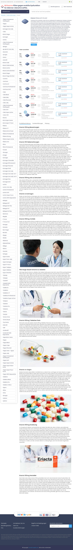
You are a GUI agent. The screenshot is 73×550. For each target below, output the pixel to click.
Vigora (4, 387)
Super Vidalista (7, 270)
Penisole (5, 227)
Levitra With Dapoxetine (9, 198)
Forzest (5, 149)
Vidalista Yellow (7, 385)
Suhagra (5, 254)
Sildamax (5, 240)
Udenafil (5, 325)
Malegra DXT (6, 203)
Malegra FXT (6, 208)
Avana (4, 57)
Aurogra (5, 54)
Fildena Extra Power (8, 131)
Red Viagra (6, 230)
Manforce (5, 214)
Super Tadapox (7, 267)
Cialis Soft (5, 109)
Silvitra (4, 248)
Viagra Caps (6, 345)
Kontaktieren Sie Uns (19, 523)
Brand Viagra (6, 34)
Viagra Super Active (8, 26)
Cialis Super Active (8, 112)
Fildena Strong (7, 136)
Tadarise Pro (6, 306)
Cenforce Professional (9, 86)
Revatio (5, 232)
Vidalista (5, 377)
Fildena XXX (6, 141)
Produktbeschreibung (25, 123)
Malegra (5, 200)
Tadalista (5, 290)
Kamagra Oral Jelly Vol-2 (9, 176)
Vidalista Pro (6, 382)
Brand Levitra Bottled (8, 70)
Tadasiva (5, 309)
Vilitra (4, 390)
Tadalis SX (5, 287)
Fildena (5, 125)
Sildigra (5, 246)
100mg (33, 44)
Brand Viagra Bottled (8, 76)
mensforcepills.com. (33, 547)
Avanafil (5, 60)
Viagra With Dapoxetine (9, 374)
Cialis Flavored (7, 100)
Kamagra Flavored (8, 165)
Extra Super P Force (8, 123)
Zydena (5, 401)
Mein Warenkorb (68, 6)
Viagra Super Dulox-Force (8, 366)
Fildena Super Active (8, 139)
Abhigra (5, 46)
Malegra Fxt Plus (7, 211)
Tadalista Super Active (9, 298)
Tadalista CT (6, 293)
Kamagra (5, 37)
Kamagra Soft (7, 182)
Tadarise (5, 303)
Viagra (4, 23)
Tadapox (5, 301)
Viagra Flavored (7, 348)
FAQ (2, 528)
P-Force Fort (6, 222)
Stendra (5, 251)
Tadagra (5, 278)
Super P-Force (7, 264)
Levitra (4, 39)
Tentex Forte (6, 317)
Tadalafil (5, 280)
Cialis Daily (6, 97)
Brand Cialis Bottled (8, 65)
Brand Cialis (6, 62)
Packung (47, 123)
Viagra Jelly (6, 353)
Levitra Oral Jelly (7, 187)
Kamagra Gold (7, 168)
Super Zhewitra (7, 272)
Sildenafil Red (6, 243)
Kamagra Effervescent (9, 163)
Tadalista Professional (9, 295)
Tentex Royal (6, 319)
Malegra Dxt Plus (7, 206)
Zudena (5, 398)
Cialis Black (6, 94)
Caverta (5, 78)
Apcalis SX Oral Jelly (8, 49)
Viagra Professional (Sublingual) (8, 20)
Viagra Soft (6, 360)
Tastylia (5, 314)
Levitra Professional (8, 190)
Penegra (5, 224)
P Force (5, 219)
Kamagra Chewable (8, 160)
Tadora (5, 311)
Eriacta (5, 117)
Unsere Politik (35, 525)
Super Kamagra (7, 262)
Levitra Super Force (8, 195)
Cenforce (5, 81)
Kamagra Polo (7, 179)
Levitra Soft (6, 192)
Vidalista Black (7, 379)
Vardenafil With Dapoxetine (7, 333)
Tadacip (5, 275)
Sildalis (4, 238)
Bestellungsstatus (55, 6)
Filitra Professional (8, 147)
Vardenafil (5, 330)
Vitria (4, 393)
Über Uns (15, 525)
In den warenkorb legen (62, 54)
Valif (4, 327)
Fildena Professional (8, 133)
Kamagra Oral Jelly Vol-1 (9, 173)
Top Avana (6, 322)
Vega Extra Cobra (8, 337)
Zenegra (5, 395)
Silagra (5, 235)
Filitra (4, 144)
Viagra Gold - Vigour (8, 350)
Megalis (5, 216)
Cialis (4, 31)
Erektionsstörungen (11, 15)
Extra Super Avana (8, 120)
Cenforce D (6, 84)
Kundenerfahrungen (38, 123)
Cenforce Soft (7, 89)
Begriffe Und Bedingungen (39, 523)
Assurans (5, 52)
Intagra (5, 155)
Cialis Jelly (5, 102)
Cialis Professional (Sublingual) (8, 43)
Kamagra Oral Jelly (8, 29)
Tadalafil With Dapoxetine (6, 284)
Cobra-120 (5, 115)
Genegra (5, 152)
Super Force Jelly (7, 259)
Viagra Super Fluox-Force (8, 370)
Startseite (3, 15)
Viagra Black (6, 342)
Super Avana (6, 256)
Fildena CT (6, 128)
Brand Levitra (6, 68)
